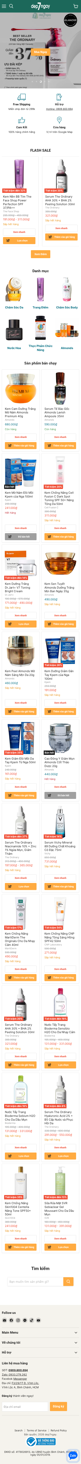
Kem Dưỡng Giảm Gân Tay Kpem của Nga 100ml (59, 674)
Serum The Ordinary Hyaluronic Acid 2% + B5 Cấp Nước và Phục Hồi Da (58, 1117)
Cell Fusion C (51, 507)
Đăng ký (58, 1406)
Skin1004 (10, 1217)
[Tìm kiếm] (68, 1281)
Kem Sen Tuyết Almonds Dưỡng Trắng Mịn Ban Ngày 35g (59, 587)
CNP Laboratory (53, 944)
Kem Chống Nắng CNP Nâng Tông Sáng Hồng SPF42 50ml (59, 937)
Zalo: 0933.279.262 (14, 1374)
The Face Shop (11, 211)
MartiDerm (11, 948)
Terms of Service (37, 1430)
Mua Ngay (40, 52)
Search (19, 1430)
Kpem (8, 499)
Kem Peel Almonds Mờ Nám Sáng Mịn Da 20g (20, 673)
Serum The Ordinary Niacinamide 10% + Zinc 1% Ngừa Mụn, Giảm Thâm (20, 848)
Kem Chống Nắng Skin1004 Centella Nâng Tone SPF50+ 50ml (18, 1208)
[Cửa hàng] (59, 125)
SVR (46, 1217)
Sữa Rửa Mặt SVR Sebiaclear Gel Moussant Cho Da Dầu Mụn (59, 1208)
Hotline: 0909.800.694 (59, 108)
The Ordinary (52, 207)
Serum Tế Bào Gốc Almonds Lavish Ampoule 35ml (56, 412)
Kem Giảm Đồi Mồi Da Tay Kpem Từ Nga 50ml (20, 760)
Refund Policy (59, 1430)
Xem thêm (40, 254)
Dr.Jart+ (9, 594)
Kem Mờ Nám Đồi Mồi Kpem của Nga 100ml (19, 494)
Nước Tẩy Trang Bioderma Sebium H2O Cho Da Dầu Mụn (20, 1115)
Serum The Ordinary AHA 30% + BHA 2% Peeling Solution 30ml (60, 200)
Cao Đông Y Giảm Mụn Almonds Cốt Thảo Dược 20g (59, 762)
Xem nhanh (19, 232)
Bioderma (49, 1035)
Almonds (9, 419)
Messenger (20, 1378)
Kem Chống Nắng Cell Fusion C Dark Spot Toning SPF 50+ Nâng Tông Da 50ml (59, 498)
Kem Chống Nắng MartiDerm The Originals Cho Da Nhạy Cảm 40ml (20, 939)
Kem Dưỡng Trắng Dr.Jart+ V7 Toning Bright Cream (17, 587)
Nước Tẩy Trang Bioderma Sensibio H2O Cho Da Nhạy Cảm (59, 1028)
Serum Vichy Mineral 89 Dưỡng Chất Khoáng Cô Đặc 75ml (59, 846)
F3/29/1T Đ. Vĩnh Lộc (25, 1383)
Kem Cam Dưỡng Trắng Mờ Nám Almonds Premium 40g (20, 412)
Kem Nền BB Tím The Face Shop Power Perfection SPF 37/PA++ (17, 202)
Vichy (47, 853)
